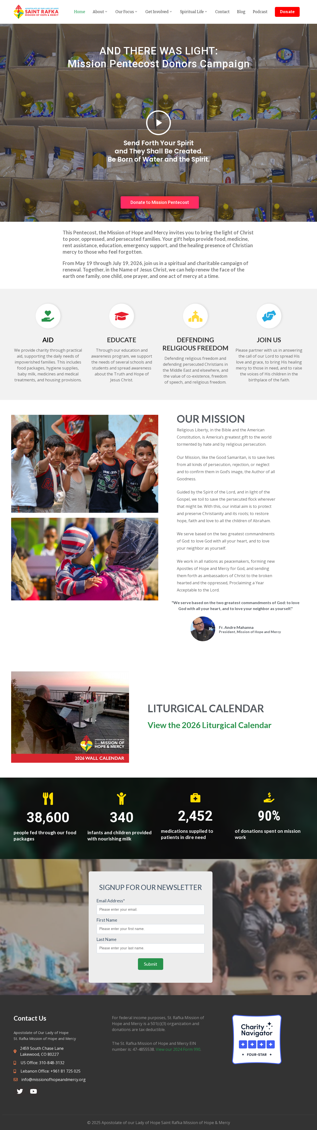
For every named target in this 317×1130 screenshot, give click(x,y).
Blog (241, 11)
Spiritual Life (192, 11)
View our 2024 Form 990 (178, 1049)
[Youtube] (33, 1091)
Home (79, 11)
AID (47, 340)
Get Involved (157, 11)
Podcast (260, 11)
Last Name (106, 939)
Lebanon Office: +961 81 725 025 (50, 1071)
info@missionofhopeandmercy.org (53, 1079)
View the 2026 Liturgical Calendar (209, 725)
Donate (287, 11)
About (98, 11)
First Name (107, 920)
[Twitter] (20, 1091)
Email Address (111, 900)
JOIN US (269, 340)
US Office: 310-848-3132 (42, 1062)
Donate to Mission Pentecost (160, 202)
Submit (150, 964)
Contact (222, 11)
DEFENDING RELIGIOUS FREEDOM (195, 344)
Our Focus (124, 11)
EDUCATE (121, 340)
